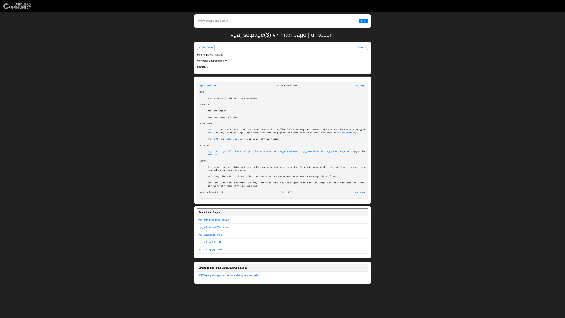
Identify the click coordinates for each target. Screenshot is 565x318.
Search (363, 21)
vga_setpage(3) (208, 86)
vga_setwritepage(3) (338, 151)
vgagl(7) (226, 151)
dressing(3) (214, 155)
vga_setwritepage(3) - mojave (213, 227)
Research (361, 47)
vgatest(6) (231, 139)
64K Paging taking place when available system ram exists (229, 275)
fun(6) (216, 139)
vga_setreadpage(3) (312, 151)
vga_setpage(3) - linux (210, 234)
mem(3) (211, 133)
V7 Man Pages (206, 47)
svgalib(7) (214, 151)
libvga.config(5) (243, 151)
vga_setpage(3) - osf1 (209, 242)
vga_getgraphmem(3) (347, 133)
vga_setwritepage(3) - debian (213, 220)
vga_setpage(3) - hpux (210, 249)
